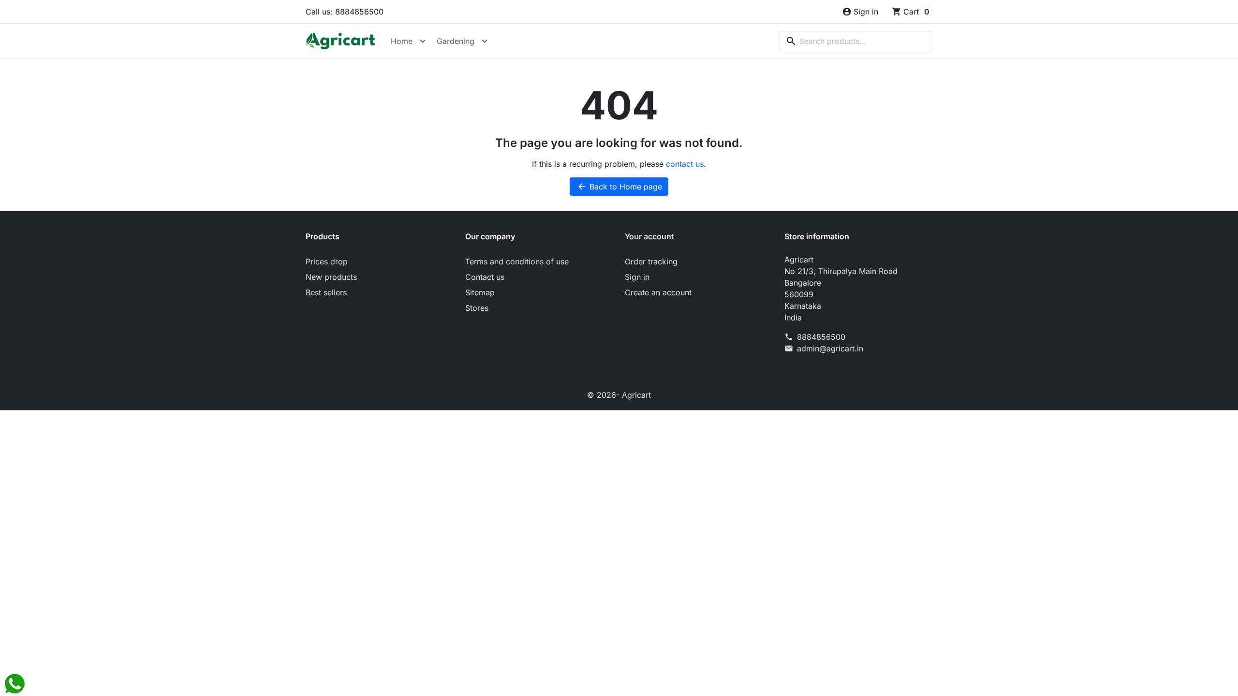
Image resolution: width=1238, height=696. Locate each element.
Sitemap (480, 292)
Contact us (484, 277)
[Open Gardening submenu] (484, 41)
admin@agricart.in (830, 348)
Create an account (658, 292)
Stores (476, 308)
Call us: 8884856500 (344, 11)
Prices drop (327, 261)
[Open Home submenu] (422, 41)
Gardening (455, 41)
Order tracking (651, 261)
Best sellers (326, 292)
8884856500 (821, 337)
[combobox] (856, 41)
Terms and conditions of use (517, 261)
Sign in (637, 277)
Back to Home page (619, 186)
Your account (649, 236)
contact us (685, 164)
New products (331, 277)
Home (402, 41)
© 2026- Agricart (619, 395)
